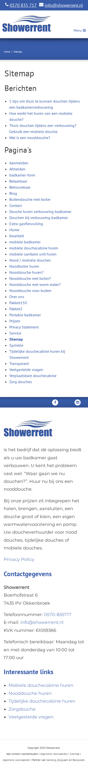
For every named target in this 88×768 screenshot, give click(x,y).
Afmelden (17, 169)
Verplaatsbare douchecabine (32, 375)
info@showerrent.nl (64, 5)
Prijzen (14, 320)
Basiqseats (79, 760)
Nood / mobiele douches (30, 260)
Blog (13, 193)
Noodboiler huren (24, 266)
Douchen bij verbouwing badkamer (38, 217)
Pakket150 (18, 302)
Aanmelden (18, 162)
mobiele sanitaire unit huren (32, 254)
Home (14, 229)
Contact (15, 205)
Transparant (19, 363)
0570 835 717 (23, 5)
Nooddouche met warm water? (35, 284)
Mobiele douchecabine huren (41, 685)
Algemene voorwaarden (54, 754)
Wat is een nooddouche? (29, 137)
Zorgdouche (22, 709)
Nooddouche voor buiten (30, 290)
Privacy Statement (24, 327)
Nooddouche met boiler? (30, 278)
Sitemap (16, 339)
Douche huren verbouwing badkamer (40, 211)
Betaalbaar (18, 181)
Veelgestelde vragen (26, 369)
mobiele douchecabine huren (33, 248)
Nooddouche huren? (26, 272)
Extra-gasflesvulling (26, 223)
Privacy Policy (19, 559)
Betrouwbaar (20, 187)
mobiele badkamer (25, 241)
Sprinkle (16, 345)
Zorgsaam (62, 760)
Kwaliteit (16, 235)
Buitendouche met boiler (30, 199)
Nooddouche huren (30, 693)
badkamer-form (22, 175)
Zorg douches (20, 381)
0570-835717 (57, 614)
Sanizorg (51, 760)
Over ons (16, 296)
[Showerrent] (28, 23)
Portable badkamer (25, 314)
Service (15, 333)
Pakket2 (15, 308)
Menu (78, 30)
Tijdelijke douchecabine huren (42, 701)
